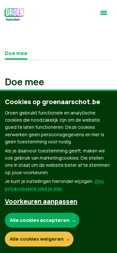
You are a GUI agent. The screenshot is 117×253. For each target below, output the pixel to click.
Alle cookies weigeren (37, 238)
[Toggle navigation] (103, 15)
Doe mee (16, 53)
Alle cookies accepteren (40, 220)
